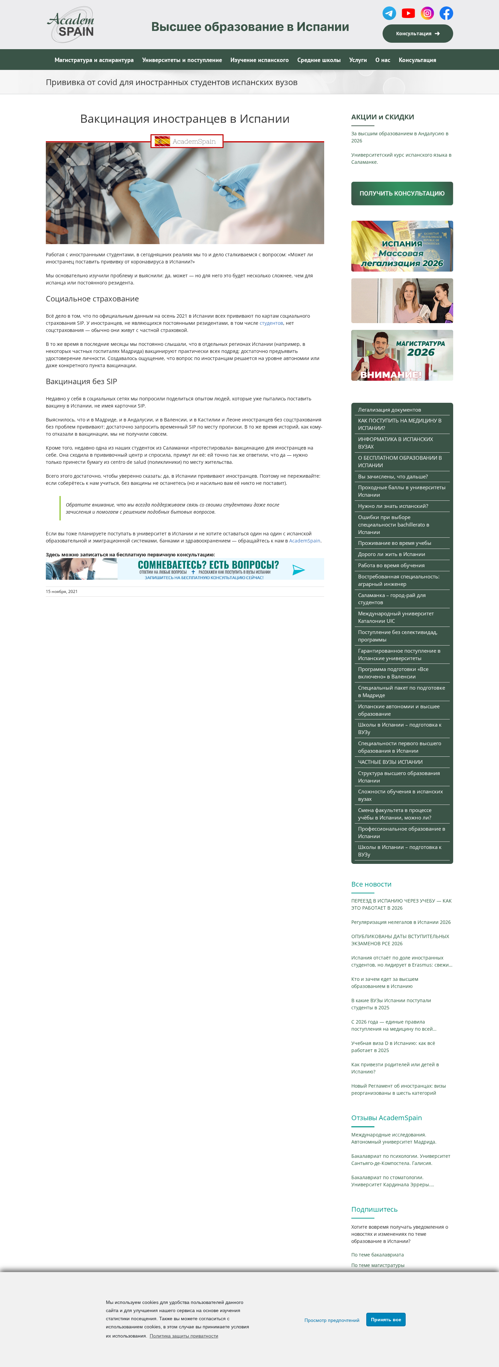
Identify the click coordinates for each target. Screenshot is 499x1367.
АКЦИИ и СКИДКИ (382, 116)
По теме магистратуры (378, 1265)
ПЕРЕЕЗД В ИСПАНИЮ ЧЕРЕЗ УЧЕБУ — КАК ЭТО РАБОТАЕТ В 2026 (401, 904)
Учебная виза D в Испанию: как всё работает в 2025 (393, 1046)
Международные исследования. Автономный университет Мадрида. (394, 1138)
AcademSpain (304, 540)
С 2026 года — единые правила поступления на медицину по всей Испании (392, 1025)
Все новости (371, 884)
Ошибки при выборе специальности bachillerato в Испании (393, 524)
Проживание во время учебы (394, 542)
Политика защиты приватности (184, 1336)
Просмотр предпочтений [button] (331, 1320)
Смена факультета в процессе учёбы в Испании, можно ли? (394, 814)
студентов (271, 323)
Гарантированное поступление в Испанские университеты (399, 654)
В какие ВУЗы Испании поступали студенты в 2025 (391, 1004)
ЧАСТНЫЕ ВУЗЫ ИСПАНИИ (390, 761)
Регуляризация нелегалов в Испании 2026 (401, 922)
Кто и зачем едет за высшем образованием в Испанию (384, 982)
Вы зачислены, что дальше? (393, 476)
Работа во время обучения (391, 565)
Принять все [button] (386, 1319)
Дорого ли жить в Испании (391, 554)
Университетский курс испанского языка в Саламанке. (401, 158)
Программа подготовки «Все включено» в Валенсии (393, 673)
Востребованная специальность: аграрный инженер (399, 580)
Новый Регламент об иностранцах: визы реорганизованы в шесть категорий (398, 1089)
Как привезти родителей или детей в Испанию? (395, 1068)
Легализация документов (389, 409)
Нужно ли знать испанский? (393, 505)
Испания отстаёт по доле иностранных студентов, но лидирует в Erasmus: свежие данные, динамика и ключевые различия (401, 961)
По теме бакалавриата (377, 1254)
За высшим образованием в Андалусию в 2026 (399, 137)
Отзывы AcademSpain (386, 1117)
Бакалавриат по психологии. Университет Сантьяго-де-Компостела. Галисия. (400, 1159)
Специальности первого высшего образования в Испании (399, 747)
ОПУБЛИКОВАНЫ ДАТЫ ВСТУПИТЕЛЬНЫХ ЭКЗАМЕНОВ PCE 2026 (400, 940)
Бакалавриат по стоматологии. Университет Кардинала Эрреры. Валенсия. (390, 1181)
